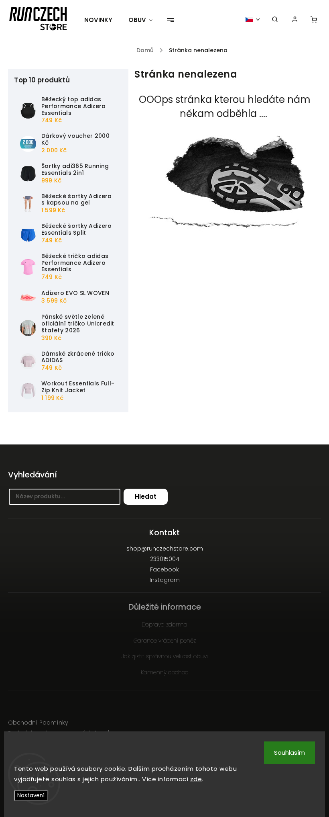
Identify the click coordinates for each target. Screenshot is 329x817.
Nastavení (31, 795)
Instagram (165, 580)
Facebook (164, 569)
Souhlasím (289, 752)
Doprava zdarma (164, 624)
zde (196, 779)
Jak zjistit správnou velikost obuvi (165, 656)
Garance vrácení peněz (165, 641)
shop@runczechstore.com (164, 549)
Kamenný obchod (165, 672)
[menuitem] (102, 20)
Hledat (145, 496)
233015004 (164, 559)
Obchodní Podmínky (38, 723)
